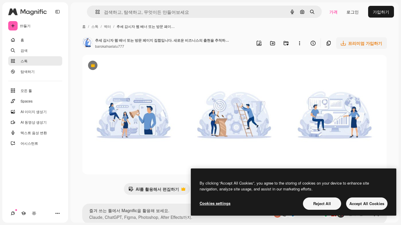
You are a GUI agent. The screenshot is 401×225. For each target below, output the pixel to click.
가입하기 (381, 12)
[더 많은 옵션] (299, 43)
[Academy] (23, 213)
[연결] (13, 213)
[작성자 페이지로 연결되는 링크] (87, 43)
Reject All (322, 203)
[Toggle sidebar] (57, 11)
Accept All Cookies (366, 203)
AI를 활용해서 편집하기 (153, 190)
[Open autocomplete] (95, 12)
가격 (333, 12)
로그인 (352, 12)
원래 (116, 66)
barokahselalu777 (109, 46)
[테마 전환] (34, 213)
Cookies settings (215, 203)
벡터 (107, 26)
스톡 (94, 26)
